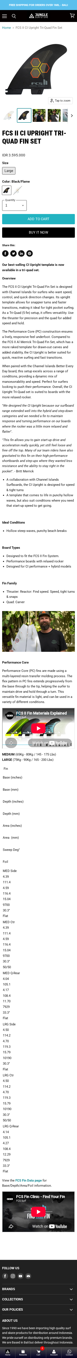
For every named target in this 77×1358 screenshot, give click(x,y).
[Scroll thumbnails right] (71, 116)
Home (6, 28)
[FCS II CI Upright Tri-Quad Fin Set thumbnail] (9, 115)
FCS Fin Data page (28, 1180)
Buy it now (38, 232)
